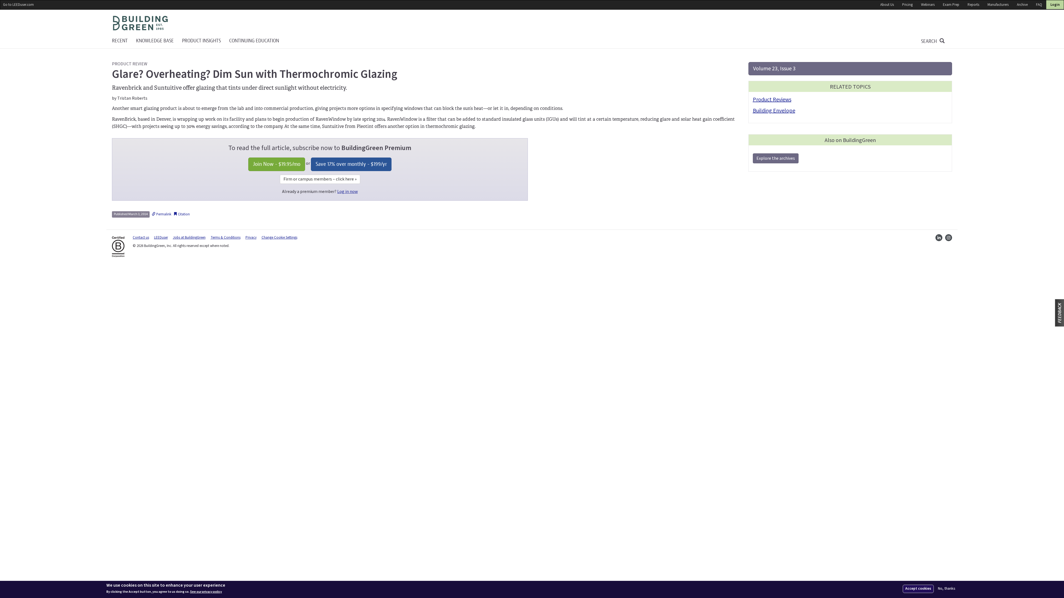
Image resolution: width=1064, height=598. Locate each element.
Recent (120, 41)
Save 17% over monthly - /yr (351, 164)
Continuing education (254, 41)
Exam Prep (951, 4)
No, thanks (946, 588)
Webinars (928, 4)
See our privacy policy (206, 592)
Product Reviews (772, 100)
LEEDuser (161, 237)
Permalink (163, 214)
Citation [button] (183, 214)
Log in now (347, 192)
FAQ (1039, 4)
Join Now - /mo (276, 164)
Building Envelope (774, 111)
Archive (1022, 4)
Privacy (251, 237)
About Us (887, 4)
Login (1055, 4)
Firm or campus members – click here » (320, 179)
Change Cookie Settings (279, 237)
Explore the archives (775, 158)
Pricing (907, 4)
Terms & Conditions (226, 237)
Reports (973, 4)
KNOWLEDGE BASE (155, 41)
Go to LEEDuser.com (18, 4)
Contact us (141, 237)
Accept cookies (918, 588)
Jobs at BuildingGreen (189, 237)
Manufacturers (998, 4)
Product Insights (201, 41)
